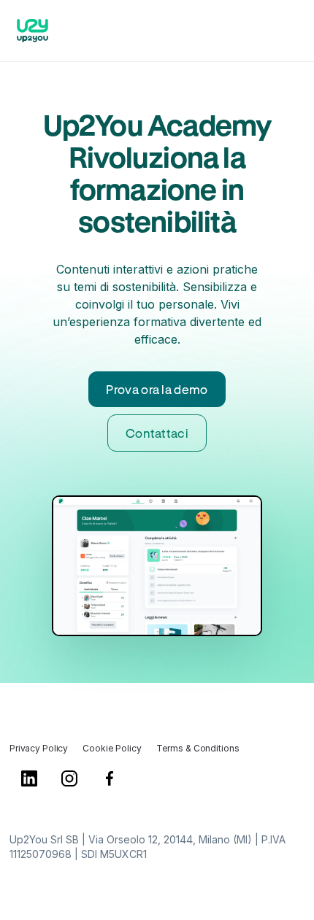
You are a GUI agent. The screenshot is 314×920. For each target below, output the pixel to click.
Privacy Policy (38, 748)
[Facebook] (110, 783)
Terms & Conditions (198, 748)
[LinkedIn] (29, 783)
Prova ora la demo (156, 389)
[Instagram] (70, 783)
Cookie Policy (112, 748)
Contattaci (157, 433)
